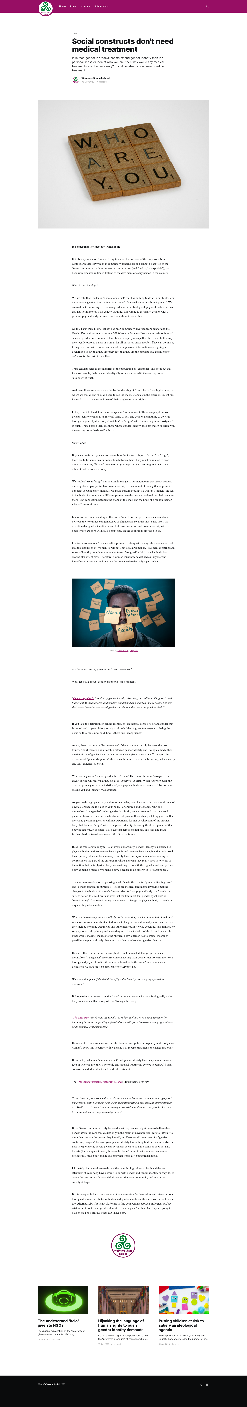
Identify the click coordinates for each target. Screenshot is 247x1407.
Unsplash (134, 650)
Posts (73, 6)
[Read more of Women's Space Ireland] (76, 80)
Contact (85, 6)
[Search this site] (207, 6)
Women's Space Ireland (95, 78)
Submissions (101, 6)
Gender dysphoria (83, 698)
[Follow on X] (200, 1384)
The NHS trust (81, 1017)
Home (62, 6)
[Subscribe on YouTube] (207, 1384)
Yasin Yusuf (122, 650)
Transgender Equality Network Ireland (99, 1082)
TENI (74, 33)
